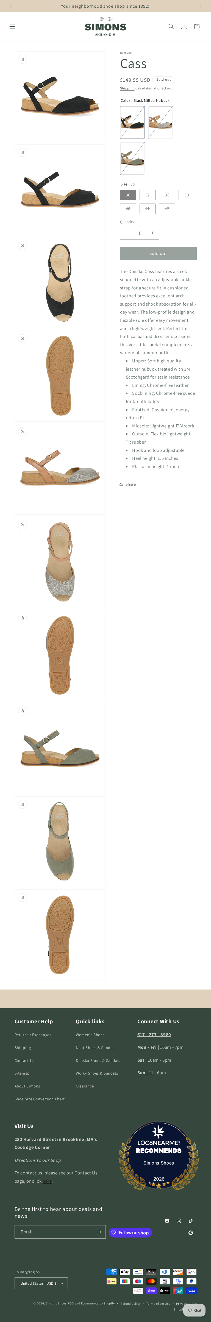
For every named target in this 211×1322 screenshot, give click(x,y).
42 (167, 209)
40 (128, 209)
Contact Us (24, 1060)
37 (147, 195)
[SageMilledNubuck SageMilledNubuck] (132, 158)
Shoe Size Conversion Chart (40, 1098)
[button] (12, 26)
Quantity (127, 221)
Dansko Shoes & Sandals (98, 1060)
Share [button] (131, 484)
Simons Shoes (158, 1162)
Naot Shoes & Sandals (96, 1047)
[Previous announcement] (11, 6)
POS (71, 1303)
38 (167, 195)
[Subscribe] (99, 1232)
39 (186, 195)
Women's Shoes (90, 1034)
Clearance (85, 1086)
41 (147, 209)
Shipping (127, 88)
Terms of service (158, 1303)
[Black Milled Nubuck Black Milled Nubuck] (132, 122)
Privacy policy (186, 1303)
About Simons (27, 1086)
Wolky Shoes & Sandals (97, 1073)
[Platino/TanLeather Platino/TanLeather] (160, 122)
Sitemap (22, 1073)
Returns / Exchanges (33, 1034)
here (47, 1181)
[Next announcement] (200, 6)
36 (128, 195)
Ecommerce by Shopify (98, 1303)
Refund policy (130, 1303)
